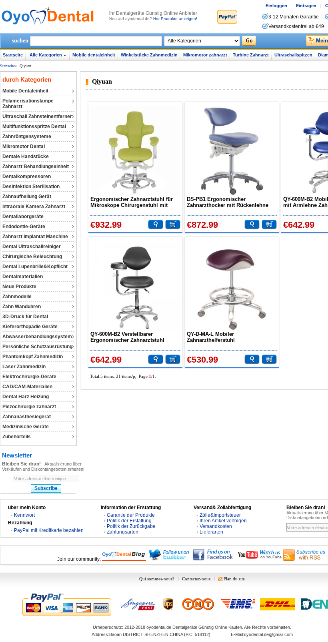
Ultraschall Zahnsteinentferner (37, 116)
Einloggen (276, 5)
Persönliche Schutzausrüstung (37, 346)
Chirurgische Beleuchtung (32, 256)
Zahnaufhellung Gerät (26, 196)
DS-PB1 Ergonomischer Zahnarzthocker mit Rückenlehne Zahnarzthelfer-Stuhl (227, 202)
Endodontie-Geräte (23, 226)
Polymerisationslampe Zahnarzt (28, 103)
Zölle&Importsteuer (220, 515)
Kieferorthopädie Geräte (30, 326)
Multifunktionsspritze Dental (34, 126)
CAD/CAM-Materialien (27, 386)
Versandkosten (216, 526)
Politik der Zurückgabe (131, 526)
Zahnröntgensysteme (26, 136)
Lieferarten (211, 532)
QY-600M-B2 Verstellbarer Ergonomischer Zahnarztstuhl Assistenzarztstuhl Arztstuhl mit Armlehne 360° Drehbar (130, 337)
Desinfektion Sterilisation (31, 186)
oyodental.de (158, 627)
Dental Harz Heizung (25, 396)
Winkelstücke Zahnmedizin (149, 54)
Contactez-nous (196, 578)
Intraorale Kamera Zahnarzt (33, 206)
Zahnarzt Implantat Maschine (35, 236)
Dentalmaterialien (22, 276)
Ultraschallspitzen (293, 54)
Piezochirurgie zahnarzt (29, 406)
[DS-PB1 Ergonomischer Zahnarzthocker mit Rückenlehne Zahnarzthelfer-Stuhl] (232, 151)
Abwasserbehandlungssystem (37, 336)
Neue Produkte (19, 286)
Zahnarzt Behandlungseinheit (35, 166)
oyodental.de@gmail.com (268, 634)
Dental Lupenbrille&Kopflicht (35, 266)
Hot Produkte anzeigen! (175, 18)
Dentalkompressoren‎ (26, 176)
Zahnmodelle (17, 296)
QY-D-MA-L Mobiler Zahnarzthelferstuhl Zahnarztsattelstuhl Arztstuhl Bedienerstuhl (222, 337)
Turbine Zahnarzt (251, 54)
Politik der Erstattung (129, 521)
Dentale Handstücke (25, 156)
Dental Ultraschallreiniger (31, 246)
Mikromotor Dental (23, 146)
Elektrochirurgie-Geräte (29, 376)
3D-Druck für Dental (25, 316)
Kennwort (24, 515)
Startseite (13, 54)
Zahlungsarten (122, 532)
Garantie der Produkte (131, 515)
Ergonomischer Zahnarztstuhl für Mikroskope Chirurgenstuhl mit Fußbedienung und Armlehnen (131, 202)
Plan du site (234, 578)
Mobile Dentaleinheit (25, 91)
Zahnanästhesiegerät (26, 416)
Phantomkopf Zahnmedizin (32, 356)
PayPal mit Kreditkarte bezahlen (49, 530)
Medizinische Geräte (25, 426)
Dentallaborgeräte (23, 216)
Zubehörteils (16, 436)
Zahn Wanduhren (21, 306)
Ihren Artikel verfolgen (223, 521)
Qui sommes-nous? (156, 578)
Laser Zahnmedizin (24, 366)
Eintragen (306, 5)
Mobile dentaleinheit (93, 54)
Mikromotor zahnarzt (205, 54)
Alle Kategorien (46, 54)
